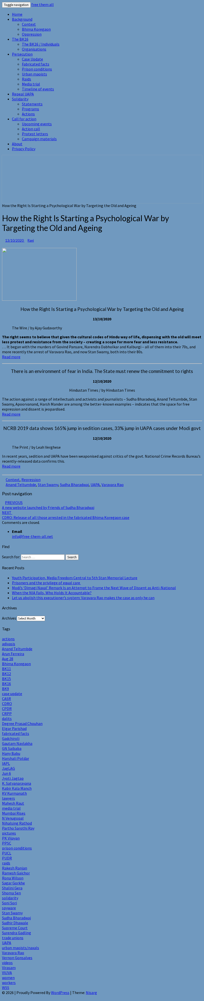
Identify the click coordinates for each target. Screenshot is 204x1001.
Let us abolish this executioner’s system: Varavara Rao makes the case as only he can (83, 597)
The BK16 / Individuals (40, 44)
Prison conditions (37, 69)
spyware (9, 907)
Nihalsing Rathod (17, 823)
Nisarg (91, 992)
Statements (32, 103)
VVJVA (7, 972)
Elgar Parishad (14, 728)
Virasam (9, 967)
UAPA (95, 484)
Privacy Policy (23, 148)
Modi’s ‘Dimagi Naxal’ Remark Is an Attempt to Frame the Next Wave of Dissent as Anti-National (94, 587)
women (8, 977)
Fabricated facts (35, 64)
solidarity (10, 897)
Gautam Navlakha (17, 743)
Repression (31, 479)
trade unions (12, 937)
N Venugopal (13, 818)
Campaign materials (39, 138)
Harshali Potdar (15, 758)
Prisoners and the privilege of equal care (46, 582)
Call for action (24, 118)
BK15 (6, 678)
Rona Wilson (12, 877)
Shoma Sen (11, 892)
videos (7, 962)
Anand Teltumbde (21, 484)
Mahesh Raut (13, 803)
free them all (42, 4)
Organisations (34, 49)
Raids (26, 78)
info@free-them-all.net (32, 536)
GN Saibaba (11, 748)
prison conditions (17, 848)
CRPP (7, 713)
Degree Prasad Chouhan (22, 723)
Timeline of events (38, 88)
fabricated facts (15, 733)
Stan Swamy (48, 484)
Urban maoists (34, 74)
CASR (6, 698)
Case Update (32, 59)
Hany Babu (11, 753)
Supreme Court (15, 927)
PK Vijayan (11, 838)
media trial (11, 808)
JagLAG (8, 768)
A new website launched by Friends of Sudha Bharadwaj (48, 505)
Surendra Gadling (16, 932)
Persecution (22, 54)
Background (22, 19)
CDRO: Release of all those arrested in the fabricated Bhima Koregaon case (65, 515)
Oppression (32, 34)
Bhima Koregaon (36, 29)
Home (17, 14)
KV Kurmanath (14, 793)
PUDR (7, 858)
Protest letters (35, 133)
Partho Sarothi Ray (18, 828)
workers (9, 982)
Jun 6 (6, 773)
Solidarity (20, 98)
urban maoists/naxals (20, 947)
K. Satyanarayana (16, 783)
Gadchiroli (10, 738)
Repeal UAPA (23, 93)
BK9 (5, 688)
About (17, 143)
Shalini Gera (12, 887)
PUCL (6, 853)
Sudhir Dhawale (15, 922)
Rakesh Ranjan (14, 867)
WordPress (60, 992)
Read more (11, 356)
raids (6, 862)
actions (8, 638)
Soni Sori (9, 902)
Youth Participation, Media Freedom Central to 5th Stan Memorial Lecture (74, 577)
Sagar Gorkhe (13, 882)
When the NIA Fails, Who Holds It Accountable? (52, 592)
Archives (9, 618)
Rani (31, 240)
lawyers (8, 798)
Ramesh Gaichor (16, 872)
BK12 (6, 673)
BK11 (6, 668)
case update (12, 693)
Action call (31, 128)
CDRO (7, 703)
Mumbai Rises (13, 813)
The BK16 (20, 39)
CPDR (7, 708)
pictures (9, 833)
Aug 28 (7, 658)
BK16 (6, 683)
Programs (30, 108)
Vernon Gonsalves (17, 957)
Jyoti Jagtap (13, 778)
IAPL (6, 763)
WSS (5, 987)
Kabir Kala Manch (17, 788)
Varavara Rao (113, 484)
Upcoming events (37, 123)
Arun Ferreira (13, 653)
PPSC (6, 843)
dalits (7, 718)
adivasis (8, 643)
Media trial (31, 83)
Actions (28, 113)
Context (29, 24)
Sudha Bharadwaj (74, 484)
